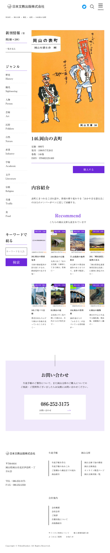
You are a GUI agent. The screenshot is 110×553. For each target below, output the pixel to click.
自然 (9, 139)
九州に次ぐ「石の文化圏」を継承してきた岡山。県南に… (58, 266)
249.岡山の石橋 (57, 257)
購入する (89, 169)
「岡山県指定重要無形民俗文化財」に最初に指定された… (96, 269)
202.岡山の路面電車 (38, 258)
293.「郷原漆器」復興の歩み (96, 258)
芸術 (8, 114)
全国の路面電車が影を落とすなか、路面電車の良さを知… (38, 269)
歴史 (9, 77)
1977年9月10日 (78, 252)
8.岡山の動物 (95, 310)
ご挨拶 (55, 515)
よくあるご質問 (55, 537)
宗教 (10, 189)
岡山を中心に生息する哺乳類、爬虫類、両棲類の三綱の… (96, 319)
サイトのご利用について (59, 533)
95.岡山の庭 (56, 310)
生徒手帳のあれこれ (61, 466)
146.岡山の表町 (46, 138)
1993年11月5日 (39, 306)
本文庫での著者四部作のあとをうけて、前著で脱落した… (77, 269)
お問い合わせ (45, 410)
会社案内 (53, 498)
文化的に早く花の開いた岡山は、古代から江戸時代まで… (58, 319)
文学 (11, 177)
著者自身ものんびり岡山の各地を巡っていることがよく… (38, 322)
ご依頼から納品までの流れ (64, 470)
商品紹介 (56, 474)
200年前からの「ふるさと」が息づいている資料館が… (77, 322)
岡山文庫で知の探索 (93, 463)
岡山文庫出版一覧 (92, 474)
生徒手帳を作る (59, 463)
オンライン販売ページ (94, 470)
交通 (9, 201)
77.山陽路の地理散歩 (77, 258)
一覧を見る (11, 49)
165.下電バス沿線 (38, 312)
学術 (11, 164)
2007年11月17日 (58, 252)
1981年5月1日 (59, 306)
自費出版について (60, 519)
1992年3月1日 (78, 306)
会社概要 (56, 508)
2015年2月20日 (97, 252)
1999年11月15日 (39, 252)
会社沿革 (56, 512)
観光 (11, 89)
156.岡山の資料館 (77, 312)
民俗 (10, 127)
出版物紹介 (57, 523)
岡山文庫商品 (90, 466)
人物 (9, 102)
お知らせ (70, 537)
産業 (10, 152)
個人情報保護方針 (81, 533)
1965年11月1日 (97, 306)
